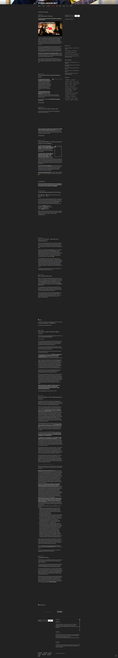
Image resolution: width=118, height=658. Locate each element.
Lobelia (58, 18)
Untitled (57, 621)
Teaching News (67, 96)
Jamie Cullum (57, 570)
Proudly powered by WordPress (60, 653)
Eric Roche (44, 260)
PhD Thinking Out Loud (68, 91)
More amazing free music (45, 276)
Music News (67, 86)
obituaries (74, 89)
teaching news (73, 96)
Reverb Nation (43, 281)
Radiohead (40, 470)
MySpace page (52, 323)
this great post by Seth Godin (47, 336)
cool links (71, 81)
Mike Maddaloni (67, 62)
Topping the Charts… (43, 557)
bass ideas (66, 81)
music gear (74, 84)
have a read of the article (45, 268)
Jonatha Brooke (56, 201)
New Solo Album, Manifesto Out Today (70, 52)
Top (116, 656)
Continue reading (41, 102)
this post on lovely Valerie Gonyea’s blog (48, 335)
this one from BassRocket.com (50, 249)
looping (71, 84)
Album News (73, 79)
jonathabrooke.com (41, 214)
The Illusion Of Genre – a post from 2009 (71, 50)
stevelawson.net (47, 3)
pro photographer (46, 46)
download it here (42, 181)
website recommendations (74, 99)
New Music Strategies (68, 89)
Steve (66, 67)
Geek (77, 81)
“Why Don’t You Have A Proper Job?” (48, 109)
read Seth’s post (44, 390)
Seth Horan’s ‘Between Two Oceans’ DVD (49, 416)
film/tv (75, 81)
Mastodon (58, 619)
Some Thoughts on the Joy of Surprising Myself (72, 54)
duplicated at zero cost (53, 402)
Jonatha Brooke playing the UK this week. (49, 192)
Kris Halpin (56, 111)
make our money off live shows (53, 404)
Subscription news (73, 94)
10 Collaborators (67, 79)
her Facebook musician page (43, 323)
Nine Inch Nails (42, 483)
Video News (67, 99)
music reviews (72, 86)
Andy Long (54, 250)
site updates (67, 94)
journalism (66, 84)
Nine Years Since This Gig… (45, 16)
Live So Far (42, 59)
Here (55, 545)
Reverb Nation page (43, 565)
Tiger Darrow (43, 49)
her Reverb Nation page (56, 292)
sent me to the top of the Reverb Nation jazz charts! (51, 566)
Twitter (39, 361)
